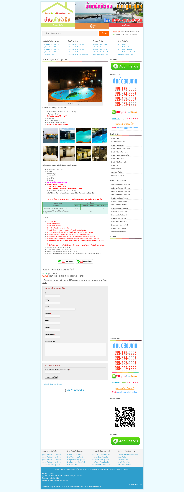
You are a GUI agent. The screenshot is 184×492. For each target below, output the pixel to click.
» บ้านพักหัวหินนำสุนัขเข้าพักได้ (127, 52)
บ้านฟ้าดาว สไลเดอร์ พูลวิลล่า (120, 198)
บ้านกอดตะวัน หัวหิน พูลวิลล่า (120, 215)
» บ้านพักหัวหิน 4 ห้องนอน (76, 49)
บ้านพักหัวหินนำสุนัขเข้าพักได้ (120, 155)
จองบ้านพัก (126, 25)
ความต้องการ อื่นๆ (50, 341)
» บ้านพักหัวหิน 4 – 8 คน (100, 44)
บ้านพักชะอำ (46, 384)
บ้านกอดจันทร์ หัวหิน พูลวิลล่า (120, 208)
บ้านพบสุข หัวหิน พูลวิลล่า (119, 228)
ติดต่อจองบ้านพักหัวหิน (118, 175)
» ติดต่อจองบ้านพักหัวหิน (125, 54)
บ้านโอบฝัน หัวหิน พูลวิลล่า (100, 459)
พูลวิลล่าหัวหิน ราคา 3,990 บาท (120, 185)
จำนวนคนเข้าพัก (50, 334)
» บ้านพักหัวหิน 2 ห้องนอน (76, 44)
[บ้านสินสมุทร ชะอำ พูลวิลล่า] (50, 143)
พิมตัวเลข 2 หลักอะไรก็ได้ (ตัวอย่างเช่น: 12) (57, 370)
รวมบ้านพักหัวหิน (92, 26)
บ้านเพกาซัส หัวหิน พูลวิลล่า (100, 457)
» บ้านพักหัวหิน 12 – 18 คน (101, 49)
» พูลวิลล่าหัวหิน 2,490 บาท (50, 44)
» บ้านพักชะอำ (122, 44)
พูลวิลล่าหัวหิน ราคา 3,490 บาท (120, 188)
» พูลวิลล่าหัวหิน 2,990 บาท (50, 47)
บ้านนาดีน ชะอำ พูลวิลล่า (118, 218)
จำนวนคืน (48, 327)
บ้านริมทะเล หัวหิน (72, 464)
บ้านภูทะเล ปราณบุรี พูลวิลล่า (76, 459)
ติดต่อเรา (126, 469)
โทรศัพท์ (47, 320)
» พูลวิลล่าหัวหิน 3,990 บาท (50, 52)
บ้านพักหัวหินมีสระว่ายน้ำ (118, 162)
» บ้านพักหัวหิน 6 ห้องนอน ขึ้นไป (78, 54)
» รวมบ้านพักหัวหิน (48, 54)
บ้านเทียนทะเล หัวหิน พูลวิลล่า (76, 462)
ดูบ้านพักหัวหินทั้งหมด (124, 462)
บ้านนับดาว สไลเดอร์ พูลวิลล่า (120, 201)
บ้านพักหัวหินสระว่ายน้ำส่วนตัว (120, 148)
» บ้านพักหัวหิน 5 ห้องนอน (76, 52)
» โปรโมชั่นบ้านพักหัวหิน (100, 54)
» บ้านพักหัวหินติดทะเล (125, 49)
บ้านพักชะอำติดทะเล (56, 384)
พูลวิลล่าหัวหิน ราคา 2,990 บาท (120, 191)
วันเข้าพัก (48, 314)
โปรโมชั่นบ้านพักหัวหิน (118, 142)
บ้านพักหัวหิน (58, 25)
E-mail (47, 307)
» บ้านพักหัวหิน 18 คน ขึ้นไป (101, 52)
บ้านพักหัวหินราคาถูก (117, 145)
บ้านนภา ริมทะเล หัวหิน (74, 454)
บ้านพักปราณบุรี (116, 169)
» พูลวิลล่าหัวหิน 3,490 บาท (50, 49)
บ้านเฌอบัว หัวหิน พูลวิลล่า (119, 232)
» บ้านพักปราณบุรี (123, 47)
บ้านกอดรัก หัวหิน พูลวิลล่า (119, 205)
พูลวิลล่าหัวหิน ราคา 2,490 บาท (120, 195)
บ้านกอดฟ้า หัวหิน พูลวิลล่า (119, 211)
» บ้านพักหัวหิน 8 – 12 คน (101, 47)
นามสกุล (47, 300)
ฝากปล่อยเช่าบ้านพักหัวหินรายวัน (128, 454)
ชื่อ (46, 293)
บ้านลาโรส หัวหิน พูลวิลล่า (119, 221)
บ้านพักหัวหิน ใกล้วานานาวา (119, 152)
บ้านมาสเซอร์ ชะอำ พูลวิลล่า (119, 225)
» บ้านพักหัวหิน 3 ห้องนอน (76, 47)
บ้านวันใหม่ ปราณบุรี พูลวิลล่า (76, 457)
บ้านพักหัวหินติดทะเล (117, 158)
